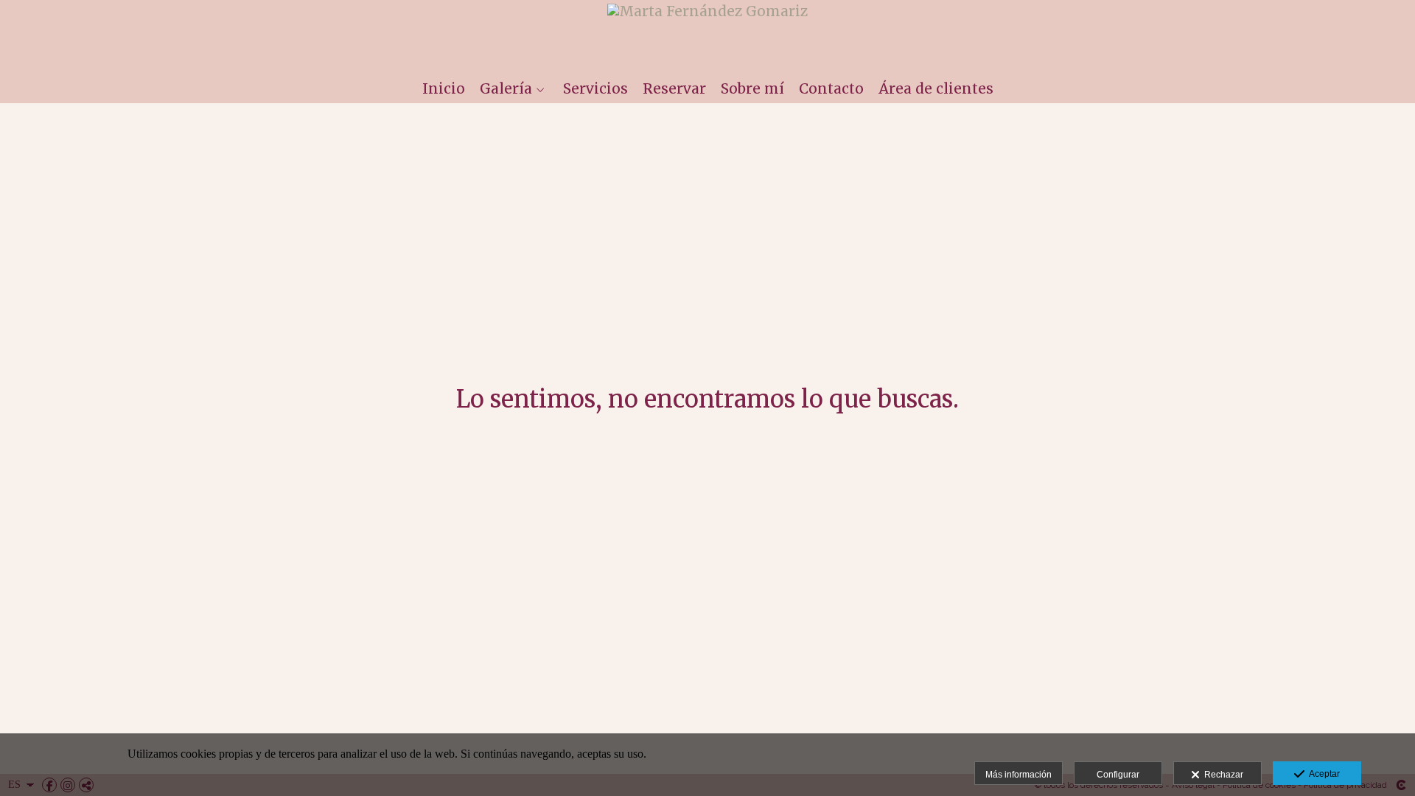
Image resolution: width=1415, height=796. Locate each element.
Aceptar (1322, 774)
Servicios (595, 89)
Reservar (674, 89)
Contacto (831, 89)
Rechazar (1221, 774)
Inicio (443, 89)
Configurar (1118, 774)
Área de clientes (935, 89)
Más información (1018, 774)
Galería (506, 89)
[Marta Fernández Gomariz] (707, 35)
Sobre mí (752, 89)
